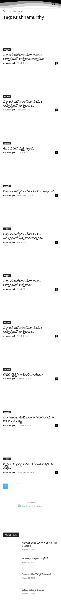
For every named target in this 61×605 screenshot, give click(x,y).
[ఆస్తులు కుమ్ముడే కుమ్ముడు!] (11, 594)
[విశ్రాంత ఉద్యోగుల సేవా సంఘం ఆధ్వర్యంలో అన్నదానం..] (30, 84)
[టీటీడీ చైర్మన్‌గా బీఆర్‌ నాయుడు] (30, 357)
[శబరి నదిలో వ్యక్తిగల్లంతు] (30, 130)
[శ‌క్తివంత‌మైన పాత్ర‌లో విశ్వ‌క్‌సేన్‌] (11, 563)
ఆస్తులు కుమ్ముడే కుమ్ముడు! (33, 590)
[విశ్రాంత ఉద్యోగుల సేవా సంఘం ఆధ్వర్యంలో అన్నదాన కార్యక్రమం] (30, 37)
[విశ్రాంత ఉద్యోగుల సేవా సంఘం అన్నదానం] (30, 173)
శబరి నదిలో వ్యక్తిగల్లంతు (18, 148)
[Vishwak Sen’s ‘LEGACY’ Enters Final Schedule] (11, 547)
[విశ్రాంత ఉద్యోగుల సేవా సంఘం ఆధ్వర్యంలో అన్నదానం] (30, 263)
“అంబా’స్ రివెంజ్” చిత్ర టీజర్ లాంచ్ (36, 574)
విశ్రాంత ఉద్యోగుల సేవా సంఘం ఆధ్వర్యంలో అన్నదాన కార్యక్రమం (24, 57)
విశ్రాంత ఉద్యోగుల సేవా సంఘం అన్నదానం (29, 191)
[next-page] (18, 486)
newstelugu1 (9, 63)
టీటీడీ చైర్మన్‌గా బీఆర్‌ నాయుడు (23, 374)
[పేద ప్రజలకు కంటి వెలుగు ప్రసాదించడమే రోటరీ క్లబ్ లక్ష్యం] (30, 399)
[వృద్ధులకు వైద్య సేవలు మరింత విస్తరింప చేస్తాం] (30, 446)
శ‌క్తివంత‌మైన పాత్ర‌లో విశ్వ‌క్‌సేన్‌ (35, 558)
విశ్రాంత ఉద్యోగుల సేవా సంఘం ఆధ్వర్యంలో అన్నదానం (22, 283)
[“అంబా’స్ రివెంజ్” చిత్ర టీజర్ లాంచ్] (11, 578)
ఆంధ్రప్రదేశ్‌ (7, 49)
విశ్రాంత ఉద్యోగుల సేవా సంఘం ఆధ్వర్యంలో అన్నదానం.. (22, 103)
